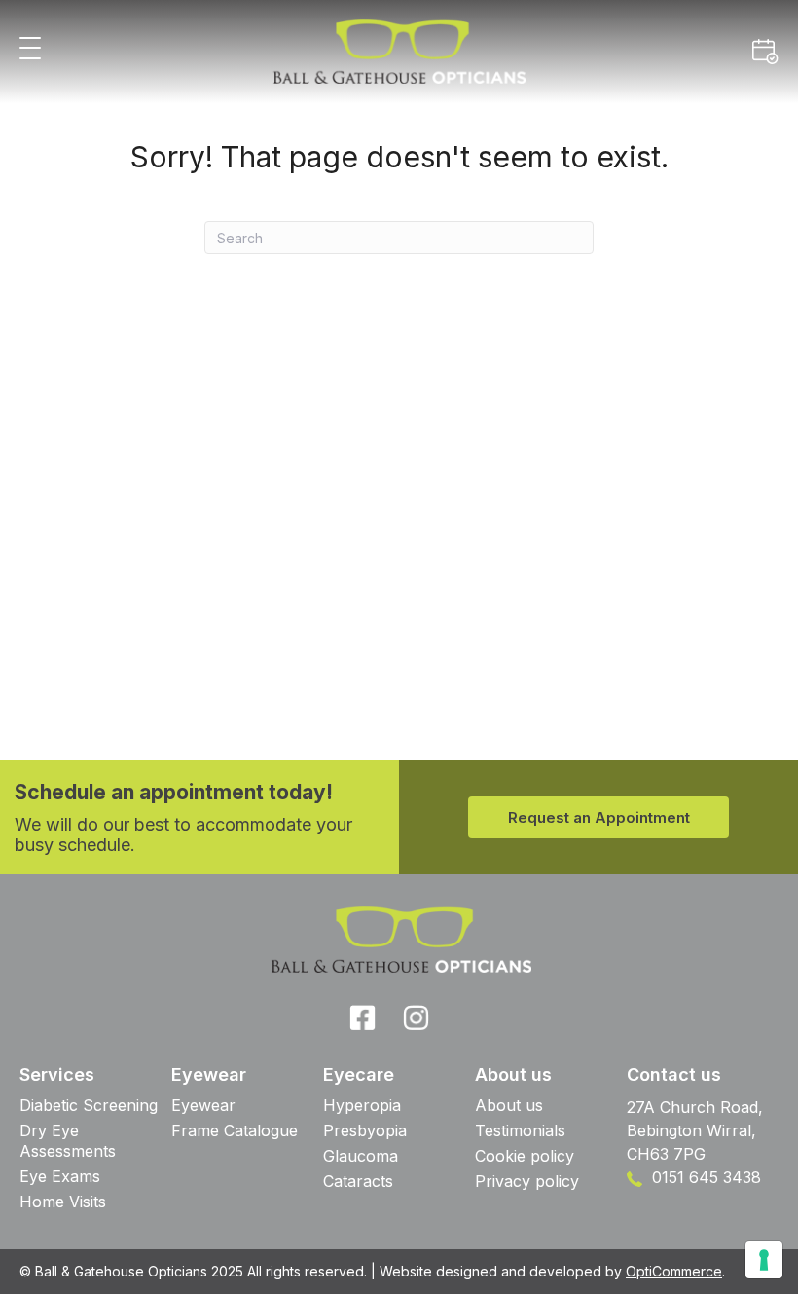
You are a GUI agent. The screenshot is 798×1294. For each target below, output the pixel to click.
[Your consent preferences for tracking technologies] (763, 1259)
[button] (30, 49)
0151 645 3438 (704, 1177)
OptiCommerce (674, 1271)
